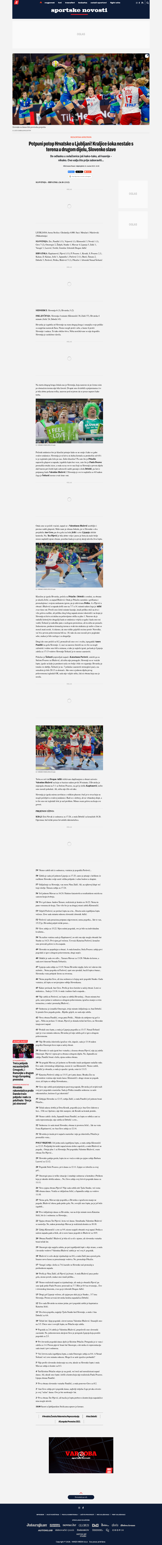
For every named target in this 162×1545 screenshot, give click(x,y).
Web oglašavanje (103, 1514)
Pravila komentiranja (70, 1514)
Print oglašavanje (118, 1514)
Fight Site (115, 3)
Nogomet (50, 3)
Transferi (70, 3)
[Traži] (147, 3)
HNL (60, 3)
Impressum (40, 1514)
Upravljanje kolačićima (81, 1520)
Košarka (82, 3)
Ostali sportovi (99, 3)
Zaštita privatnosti (87, 1514)
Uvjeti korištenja (53, 1514)
